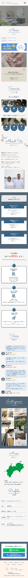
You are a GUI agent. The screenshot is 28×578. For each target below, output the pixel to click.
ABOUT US (17, 562)
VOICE (22, 562)
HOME (5, 562)
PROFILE (14, 564)
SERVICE (11, 562)
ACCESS (20, 564)
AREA (8, 564)
